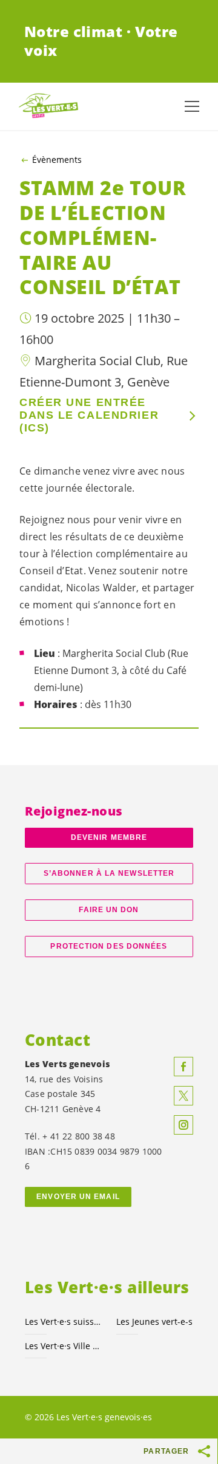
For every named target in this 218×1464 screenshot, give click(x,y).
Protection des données (108, 946)
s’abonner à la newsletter (109, 873)
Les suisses (63, 1321)
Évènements (57, 160)
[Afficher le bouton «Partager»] (205, 1451)
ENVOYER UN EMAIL (78, 1196)
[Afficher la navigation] (192, 106)
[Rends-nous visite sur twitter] (183, 1095)
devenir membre (109, 837)
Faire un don (109, 910)
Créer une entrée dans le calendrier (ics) (89, 415)
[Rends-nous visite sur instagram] (183, 1125)
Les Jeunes (154, 1321)
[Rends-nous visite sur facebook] (183, 1066)
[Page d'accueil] (48, 106)
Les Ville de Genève (63, 1346)
